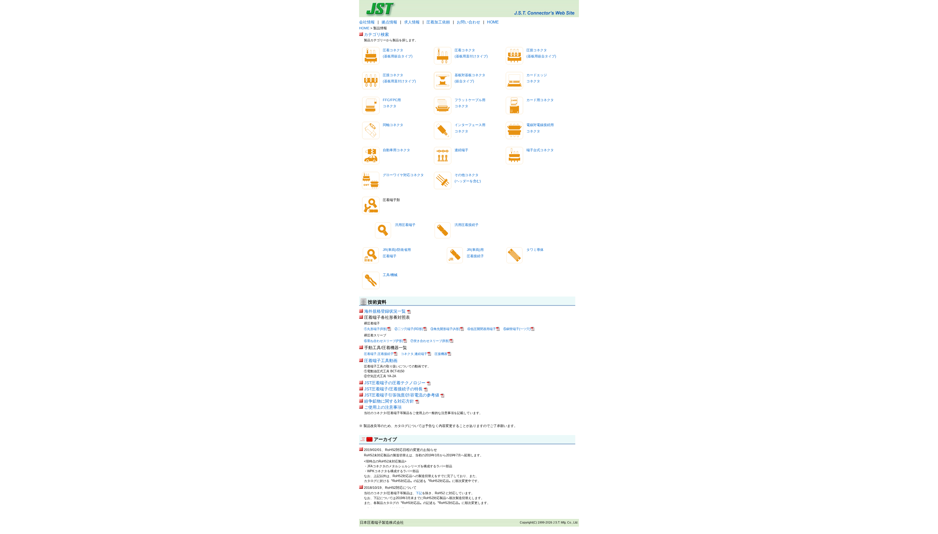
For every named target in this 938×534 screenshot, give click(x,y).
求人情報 (412, 22)
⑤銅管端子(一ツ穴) (517, 329)
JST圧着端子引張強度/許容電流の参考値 (402, 395)
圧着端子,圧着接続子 (379, 354)
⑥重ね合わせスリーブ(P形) (383, 341)
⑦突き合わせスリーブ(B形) (429, 341)
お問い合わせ (468, 22)
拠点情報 (389, 22)
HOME (493, 22)
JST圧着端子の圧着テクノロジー (395, 382)
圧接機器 (441, 354)
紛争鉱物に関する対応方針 (389, 401)
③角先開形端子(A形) (445, 329)
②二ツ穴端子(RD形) (408, 329)
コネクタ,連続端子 (414, 354)
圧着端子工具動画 (380, 360)
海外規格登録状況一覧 (385, 311)
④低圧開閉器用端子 (481, 329)
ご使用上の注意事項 (383, 407)
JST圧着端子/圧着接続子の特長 (394, 388)
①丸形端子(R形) (375, 329)
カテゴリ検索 (376, 34)
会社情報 (367, 22)
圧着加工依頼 (438, 22)
